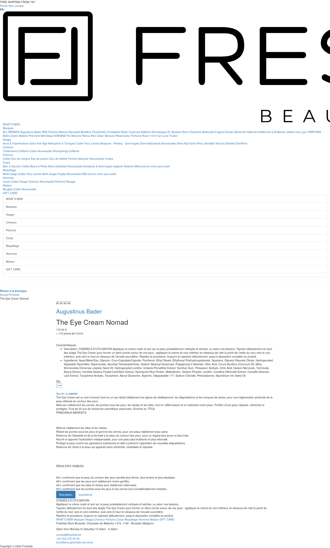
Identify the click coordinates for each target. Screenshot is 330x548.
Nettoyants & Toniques (62, 143)
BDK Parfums (50, 132)
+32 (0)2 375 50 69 (67, 538)
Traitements (10, 151)
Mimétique (47, 136)
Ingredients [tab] (85, 494)
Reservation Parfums (129, 136)
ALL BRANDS (11, 132)
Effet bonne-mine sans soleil (99, 174)
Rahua (86, 136)
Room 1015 (149, 136)
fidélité (79, 333)
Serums (220, 143)
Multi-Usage (10, 174)
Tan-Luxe (163, 136)
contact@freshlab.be (68, 535)
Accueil (4, 295)
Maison (7, 185)
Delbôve (146, 132)
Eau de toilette (59, 158)
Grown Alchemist (236, 132)
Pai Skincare (74, 136)
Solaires (230, 143)
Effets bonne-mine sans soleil (152, 166)
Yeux (87, 143)
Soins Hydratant (58, 166)
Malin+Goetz (11, 136)
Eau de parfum (40, 158)
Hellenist (252, 132)
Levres (37, 174)
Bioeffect (86, 132)
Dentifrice (241, 143)
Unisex (109, 158)
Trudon (173, 136)
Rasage (70, 181)
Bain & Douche (12, 166)
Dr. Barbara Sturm (178, 132)
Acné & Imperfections (16, 143)
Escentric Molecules (202, 132)
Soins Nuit (183, 143)
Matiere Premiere (30, 136)
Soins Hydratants (150, 143)
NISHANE (60, 136)
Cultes (80, 143)
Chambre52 (99, 132)
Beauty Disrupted (70, 132)
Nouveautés (169, 143)
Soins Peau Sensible (202, 143)
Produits (14, 295)
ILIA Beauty (278, 132)
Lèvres (95, 143)
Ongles (62, 174)
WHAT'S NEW (11, 124)
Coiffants (23, 151)
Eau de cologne (21, 158)
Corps (6, 162)
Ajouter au (67, 393)
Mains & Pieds (39, 166)
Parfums (8, 155)
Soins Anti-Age (38, 143)
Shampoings (61, 151)
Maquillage (9, 170)
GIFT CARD (10, 193)
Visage (7, 139)
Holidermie (264, 132)
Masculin (84, 158)
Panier (4, 6)
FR (2, 9)
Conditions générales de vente (74, 542)
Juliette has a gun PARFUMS (303, 132)
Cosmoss (135, 132)
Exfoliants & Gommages (98, 166)
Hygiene (118, 166)
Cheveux (8, 147)
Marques (8, 128)
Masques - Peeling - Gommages (120, 143)
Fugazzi (220, 132)
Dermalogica (159, 132)
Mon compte (16, 6)
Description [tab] (66, 494)
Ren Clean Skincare (103, 136)
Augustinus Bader (31, 132)
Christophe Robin (118, 132)
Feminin (73, 158)
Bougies (8, 189)
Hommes (8, 178)
